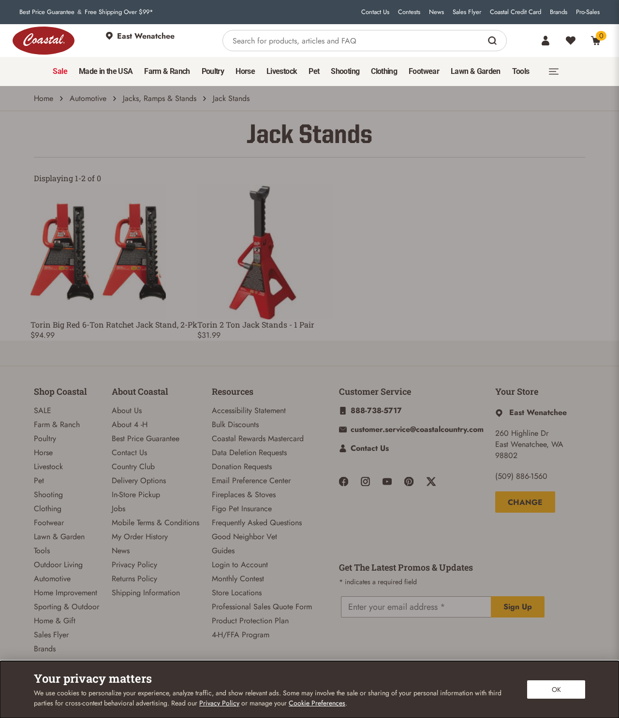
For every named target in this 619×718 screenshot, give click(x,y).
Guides (223, 550)
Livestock (48, 466)
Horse (43, 452)
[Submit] (493, 40)
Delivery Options (139, 480)
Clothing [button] (384, 71)
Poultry (45, 438)
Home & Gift (54, 620)
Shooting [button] (345, 71)
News (436, 12)
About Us (127, 410)
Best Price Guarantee (46, 12)
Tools (42, 550)
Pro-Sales (588, 12)
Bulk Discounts (235, 424)
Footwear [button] (424, 71)
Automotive (88, 98)
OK (556, 689)
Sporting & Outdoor (66, 606)
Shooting (48, 494)
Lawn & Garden (59, 536)
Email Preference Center (251, 480)
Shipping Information (146, 592)
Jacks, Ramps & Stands (159, 98)
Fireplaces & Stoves (244, 494)
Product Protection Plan (250, 620)
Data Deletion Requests (249, 452)
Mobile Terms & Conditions (155, 522)
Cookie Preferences (317, 703)
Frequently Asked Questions (257, 522)
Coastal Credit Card (515, 12)
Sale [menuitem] (60, 71)
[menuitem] (60, 71)
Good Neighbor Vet (244, 536)
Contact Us (375, 12)
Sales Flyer (467, 12)
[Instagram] (365, 481)
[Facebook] (343, 481)
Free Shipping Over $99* (119, 12)
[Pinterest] (408, 481)
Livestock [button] (281, 71)
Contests (409, 12)
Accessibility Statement (249, 410)
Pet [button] (314, 71)
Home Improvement (65, 592)
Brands (558, 12)
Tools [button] (521, 71)
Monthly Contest (238, 578)
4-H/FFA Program (240, 634)
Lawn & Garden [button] (476, 71)
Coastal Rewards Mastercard (258, 438)
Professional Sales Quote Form (262, 606)
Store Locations (237, 592)
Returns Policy (134, 578)
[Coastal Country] (43, 41)
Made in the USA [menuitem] (106, 71)
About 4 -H (129, 424)
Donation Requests (242, 466)
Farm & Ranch (57, 424)
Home (43, 98)
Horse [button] (245, 71)
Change (525, 502)
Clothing (47, 508)
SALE (42, 410)
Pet (39, 480)
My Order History (140, 536)
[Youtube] (387, 481)
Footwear (49, 522)
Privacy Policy (134, 564)
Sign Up (517, 606)
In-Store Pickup (136, 494)
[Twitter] (431, 481)
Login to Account (240, 564)
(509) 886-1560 (521, 476)
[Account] (545, 40)
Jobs (118, 508)
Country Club (133, 466)
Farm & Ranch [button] (167, 71)
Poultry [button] (213, 71)
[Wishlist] (570, 40)
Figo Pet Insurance (242, 508)
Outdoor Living (58, 564)
